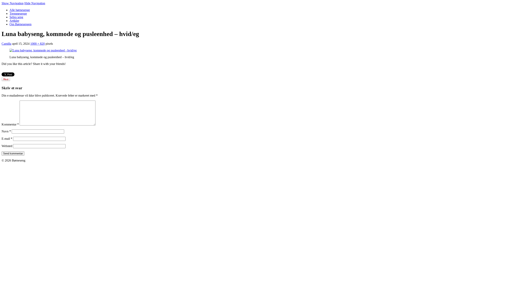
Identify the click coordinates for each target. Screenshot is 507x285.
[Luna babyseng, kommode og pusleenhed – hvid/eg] (43, 50)
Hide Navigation (34, 3)
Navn (6, 131)
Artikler (14, 20)
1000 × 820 (37, 43)
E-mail (7, 138)
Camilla (6, 43)
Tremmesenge (18, 13)
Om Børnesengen (20, 24)
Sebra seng (16, 17)
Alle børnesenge (20, 10)
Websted (7, 146)
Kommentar (10, 124)
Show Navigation (13, 3)
